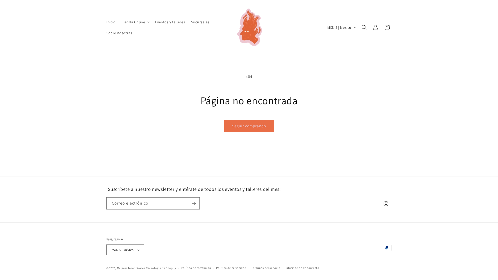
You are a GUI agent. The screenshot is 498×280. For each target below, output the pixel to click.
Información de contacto (302, 268)
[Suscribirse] (193, 203)
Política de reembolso (196, 268)
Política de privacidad (231, 268)
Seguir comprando (249, 125)
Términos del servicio (265, 268)
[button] (135, 22)
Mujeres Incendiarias (131, 268)
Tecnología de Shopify (161, 268)
